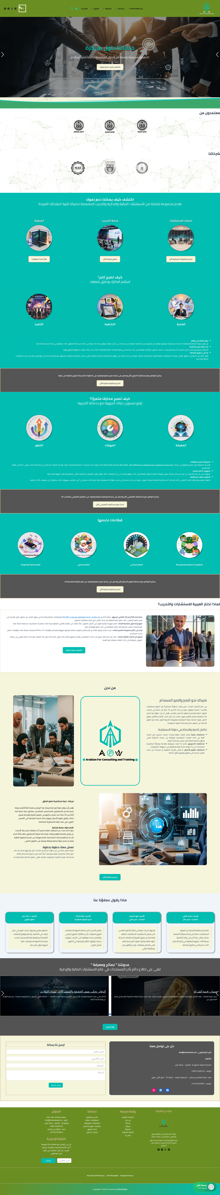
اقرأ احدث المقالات (39, 259)
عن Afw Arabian (136, 8)
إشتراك (48, 1160)
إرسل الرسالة (55, 1085)
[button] (129, 8)
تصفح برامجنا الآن (110, 259)
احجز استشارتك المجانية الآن (180, 259)
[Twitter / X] (12, 9)
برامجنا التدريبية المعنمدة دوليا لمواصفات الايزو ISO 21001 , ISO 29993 (146, 465)
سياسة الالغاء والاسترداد (95, 1175)
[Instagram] (8, 9)
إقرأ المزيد (110, 1027)
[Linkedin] (15, 9)
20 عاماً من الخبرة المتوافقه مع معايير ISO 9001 (81, 617)
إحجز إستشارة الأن (110, 877)
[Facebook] (5, 9)
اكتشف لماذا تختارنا (74, 650)
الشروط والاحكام (112, 1175)
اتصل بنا (84, 8)
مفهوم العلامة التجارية (93, 991)
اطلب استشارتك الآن (110, 67)
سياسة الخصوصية (126, 1175)
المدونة (108, 8)
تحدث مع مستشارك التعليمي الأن (110, 504)
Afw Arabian (122, 1189)
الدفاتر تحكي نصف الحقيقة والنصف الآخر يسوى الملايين (184, 991)
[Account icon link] (76, 8)
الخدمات (120, 8)
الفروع (96, 8)
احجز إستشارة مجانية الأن (110, 383)
